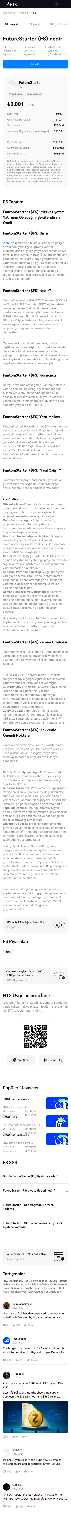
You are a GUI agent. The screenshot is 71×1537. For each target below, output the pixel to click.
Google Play (55, 1060)
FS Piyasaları (34, 24)
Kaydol (35, 64)
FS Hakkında (12, 24)
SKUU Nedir (10, 1116)
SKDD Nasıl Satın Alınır (16, 1099)
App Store (23, 1060)
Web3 (7, 243)
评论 (9, 1360)
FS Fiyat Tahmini (59, 24)
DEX (38, 300)
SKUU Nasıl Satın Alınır (16, 1134)
